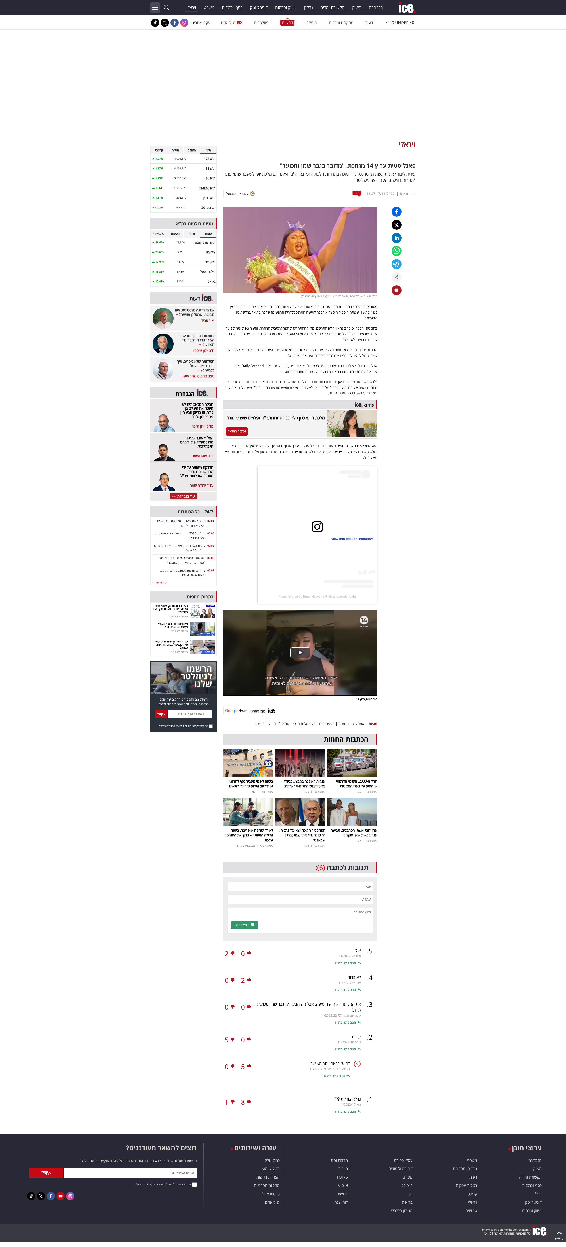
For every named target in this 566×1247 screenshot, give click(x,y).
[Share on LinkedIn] (397, 238)
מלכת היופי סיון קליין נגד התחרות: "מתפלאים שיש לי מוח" (275, 418)
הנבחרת (376, 7)
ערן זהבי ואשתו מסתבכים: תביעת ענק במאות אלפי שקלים (354, 833)
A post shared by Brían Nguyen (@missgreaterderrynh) (317, 596)
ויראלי (191, 7)
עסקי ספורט (403, 1160)
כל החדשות (160, 582)
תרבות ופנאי (338, 1160)
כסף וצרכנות (232, 7)
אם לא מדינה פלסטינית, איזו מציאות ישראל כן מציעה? (194, 312)
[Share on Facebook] (397, 212)
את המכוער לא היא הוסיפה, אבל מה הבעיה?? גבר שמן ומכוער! (309, 1007)
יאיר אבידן (207, 320)
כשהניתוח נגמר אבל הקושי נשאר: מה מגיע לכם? (173, 625)
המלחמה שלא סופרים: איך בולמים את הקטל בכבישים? (195, 366)
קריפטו (472, 1193)
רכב (410, 1193)
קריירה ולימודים (401, 1168)
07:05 (210, 533)
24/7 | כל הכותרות (195, 512)
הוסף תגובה (242, 925)
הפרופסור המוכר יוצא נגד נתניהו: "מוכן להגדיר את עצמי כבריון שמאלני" (302, 835)
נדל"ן (308, 7)
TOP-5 (342, 1177)
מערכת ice (408, 193)
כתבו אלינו (272, 1160)
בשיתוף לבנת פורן (179, 631)
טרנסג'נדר (281, 723)
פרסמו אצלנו (270, 1193)
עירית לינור (262, 723)
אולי (357, 950)
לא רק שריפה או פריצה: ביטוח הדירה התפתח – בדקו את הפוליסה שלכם (248, 835)
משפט (209, 7)
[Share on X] (397, 225)
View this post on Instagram (352, 538)
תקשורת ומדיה (332, 7)
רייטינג (312, 22)
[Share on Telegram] (397, 264)
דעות (369, 22)
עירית (356, 1037)
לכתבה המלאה (237, 431)
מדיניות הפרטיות (267, 1185)
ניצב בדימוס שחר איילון (198, 376)
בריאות (407, 1202)
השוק (356, 7)
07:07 (210, 570)
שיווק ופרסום (286, 7)
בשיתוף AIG (266, 845)
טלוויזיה (471, 1210)
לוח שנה (341, 1202)
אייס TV (342, 1185)
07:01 (210, 521)
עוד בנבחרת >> (183, 496)
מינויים (407, 1177)
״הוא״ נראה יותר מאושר (330, 1063)
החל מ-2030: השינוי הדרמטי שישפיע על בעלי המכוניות (356, 783)
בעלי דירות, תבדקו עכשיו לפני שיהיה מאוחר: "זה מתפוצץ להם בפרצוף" (170, 609)
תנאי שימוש (270, 1168)
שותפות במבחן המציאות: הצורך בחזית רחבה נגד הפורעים (196, 340)
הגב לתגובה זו (345, 963)
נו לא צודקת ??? (347, 1099)
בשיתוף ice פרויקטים (178, 616)
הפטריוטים (327, 723)
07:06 (210, 558)
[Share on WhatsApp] (397, 251)
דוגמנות (343, 723)
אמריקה (358, 723)
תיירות (343, 1168)
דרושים (342, 1193)
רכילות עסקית (466, 1185)
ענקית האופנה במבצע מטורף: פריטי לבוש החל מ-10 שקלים (304, 783)
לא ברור (354, 977)
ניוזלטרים (261, 22)
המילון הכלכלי (402, 1210)
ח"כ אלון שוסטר (203, 350)
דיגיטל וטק (259, 7)
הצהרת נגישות (268, 1177)
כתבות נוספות (200, 597)
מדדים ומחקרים (465, 1168)
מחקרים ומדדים (341, 22)
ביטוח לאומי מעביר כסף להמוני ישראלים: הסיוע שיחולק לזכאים (251, 783)
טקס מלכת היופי (304, 723)
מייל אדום (228, 22)
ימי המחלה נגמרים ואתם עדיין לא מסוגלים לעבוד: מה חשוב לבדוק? (171, 644)
